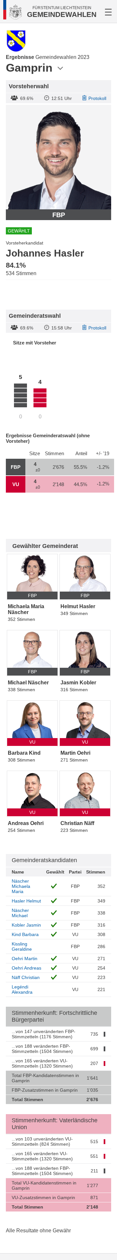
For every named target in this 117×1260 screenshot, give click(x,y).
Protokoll (97, 98)
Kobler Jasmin (26, 925)
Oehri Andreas (26, 968)
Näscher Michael (20, 913)
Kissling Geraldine (22, 946)
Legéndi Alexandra (22, 989)
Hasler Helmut (26, 900)
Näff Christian (26, 977)
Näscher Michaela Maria (21, 886)
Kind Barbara (25, 934)
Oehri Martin (24, 958)
